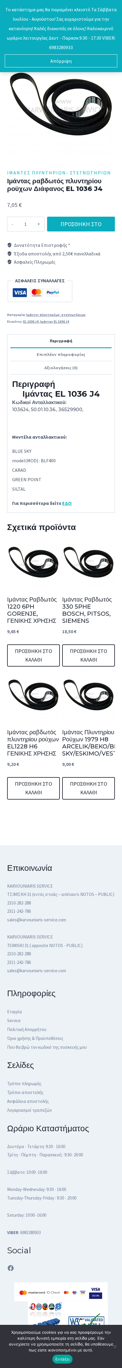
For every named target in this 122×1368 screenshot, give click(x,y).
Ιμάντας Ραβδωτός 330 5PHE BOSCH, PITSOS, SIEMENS (87, 610)
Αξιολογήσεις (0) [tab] (61, 367)
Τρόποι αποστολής (25, 1092)
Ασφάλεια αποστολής (28, 1101)
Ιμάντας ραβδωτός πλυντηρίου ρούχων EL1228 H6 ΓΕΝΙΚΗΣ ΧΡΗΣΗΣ (33, 743)
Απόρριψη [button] (61, 61)
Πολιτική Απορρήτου (26, 1029)
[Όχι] (115, 1346)
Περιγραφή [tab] (61, 340)
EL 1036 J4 (30, 322)
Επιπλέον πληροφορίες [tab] (61, 354)
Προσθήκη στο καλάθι (81, 225)
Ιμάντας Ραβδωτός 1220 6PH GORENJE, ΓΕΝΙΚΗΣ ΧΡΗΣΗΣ (32, 610)
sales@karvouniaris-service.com (36, 920)
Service (14, 1020)
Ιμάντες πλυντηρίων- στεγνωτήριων (59, 173)
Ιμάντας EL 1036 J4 (54, 322)
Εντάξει (62, 1359)
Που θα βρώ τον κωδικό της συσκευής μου (47, 1047)
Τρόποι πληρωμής (24, 1083)
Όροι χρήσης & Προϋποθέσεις (35, 1038)
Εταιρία (14, 1011)
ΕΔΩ (67, 503)
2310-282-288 (19, 903)
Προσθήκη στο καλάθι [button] (33, 655)
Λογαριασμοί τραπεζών (29, 1110)
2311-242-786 (19, 911)
